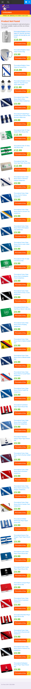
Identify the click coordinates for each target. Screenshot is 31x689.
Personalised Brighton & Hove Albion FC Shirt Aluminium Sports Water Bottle (22, 82)
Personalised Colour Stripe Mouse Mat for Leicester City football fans (22, 211)
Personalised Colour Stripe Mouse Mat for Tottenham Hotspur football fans (21, 178)
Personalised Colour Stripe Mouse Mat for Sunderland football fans (21, 600)
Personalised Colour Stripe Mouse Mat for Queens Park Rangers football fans (21, 487)
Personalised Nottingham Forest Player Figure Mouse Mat (21, 664)
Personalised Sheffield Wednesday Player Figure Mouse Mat (21, 520)
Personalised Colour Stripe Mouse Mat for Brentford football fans (21, 471)
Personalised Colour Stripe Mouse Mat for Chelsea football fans (21, 194)
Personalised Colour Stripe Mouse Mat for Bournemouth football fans (21, 632)
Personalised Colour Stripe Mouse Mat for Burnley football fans (22, 454)
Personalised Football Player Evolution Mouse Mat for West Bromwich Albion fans (22, 115)
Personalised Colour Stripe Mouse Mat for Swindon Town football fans (22, 504)
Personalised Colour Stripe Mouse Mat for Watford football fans (22, 340)
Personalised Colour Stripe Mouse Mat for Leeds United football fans (21, 244)
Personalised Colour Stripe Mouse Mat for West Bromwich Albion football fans (22, 99)
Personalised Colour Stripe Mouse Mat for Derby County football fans (22, 292)
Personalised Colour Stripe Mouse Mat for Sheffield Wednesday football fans (21, 422)
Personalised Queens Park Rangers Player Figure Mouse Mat (22, 537)
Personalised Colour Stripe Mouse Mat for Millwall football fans (22, 357)
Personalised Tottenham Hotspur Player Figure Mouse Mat (22, 438)
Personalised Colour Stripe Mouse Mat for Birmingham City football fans (21, 227)
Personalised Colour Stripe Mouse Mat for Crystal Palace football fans (22, 373)
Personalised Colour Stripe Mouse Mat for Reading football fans (21, 324)
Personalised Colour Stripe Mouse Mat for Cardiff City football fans (21, 390)
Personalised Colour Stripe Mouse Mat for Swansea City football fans (22, 648)
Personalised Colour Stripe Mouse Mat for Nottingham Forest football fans (21, 276)
